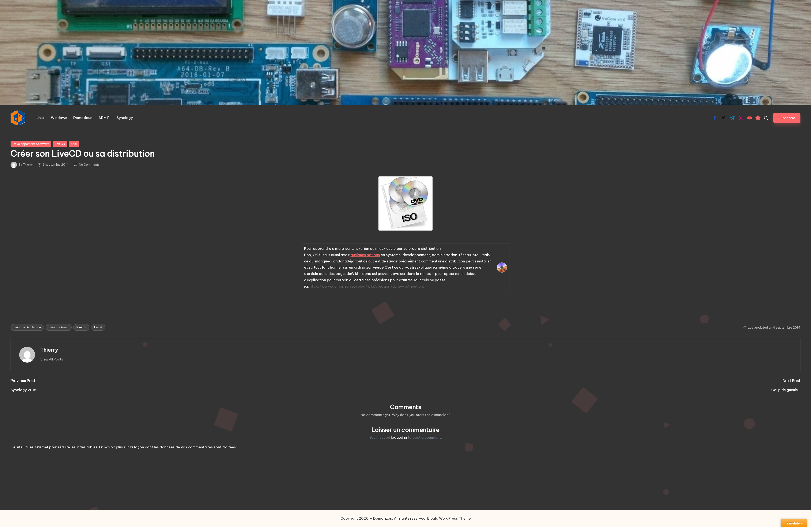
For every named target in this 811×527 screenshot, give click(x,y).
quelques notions (365, 255)
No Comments (89, 165)
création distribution (27, 327)
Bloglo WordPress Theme (449, 518)
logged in (399, 437)
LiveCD (60, 144)
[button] (786, 118)
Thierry (49, 350)
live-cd (81, 327)
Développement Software (31, 144)
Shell (74, 144)
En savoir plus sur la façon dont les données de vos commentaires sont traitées (167, 447)
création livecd (58, 327)
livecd (98, 327)
